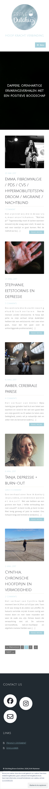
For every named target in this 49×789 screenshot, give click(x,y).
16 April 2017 (10, 380)
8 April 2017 (10, 471)
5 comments (11, 303)
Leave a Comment (13, 490)
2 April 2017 (10, 566)
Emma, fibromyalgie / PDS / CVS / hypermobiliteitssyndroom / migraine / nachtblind (24, 191)
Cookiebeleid (7, 780)
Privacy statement (16, 743)
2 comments (11, 597)
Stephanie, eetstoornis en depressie (19, 291)
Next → (10, 652)
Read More (36, 232)
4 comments (11, 398)
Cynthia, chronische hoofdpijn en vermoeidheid (18, 581)
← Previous (12, 647)
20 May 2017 (10, 173)
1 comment (10, 209)
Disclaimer (12, 748)
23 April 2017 (11, 279)
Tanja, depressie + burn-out (21, 480)
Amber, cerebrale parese (21, 389)
